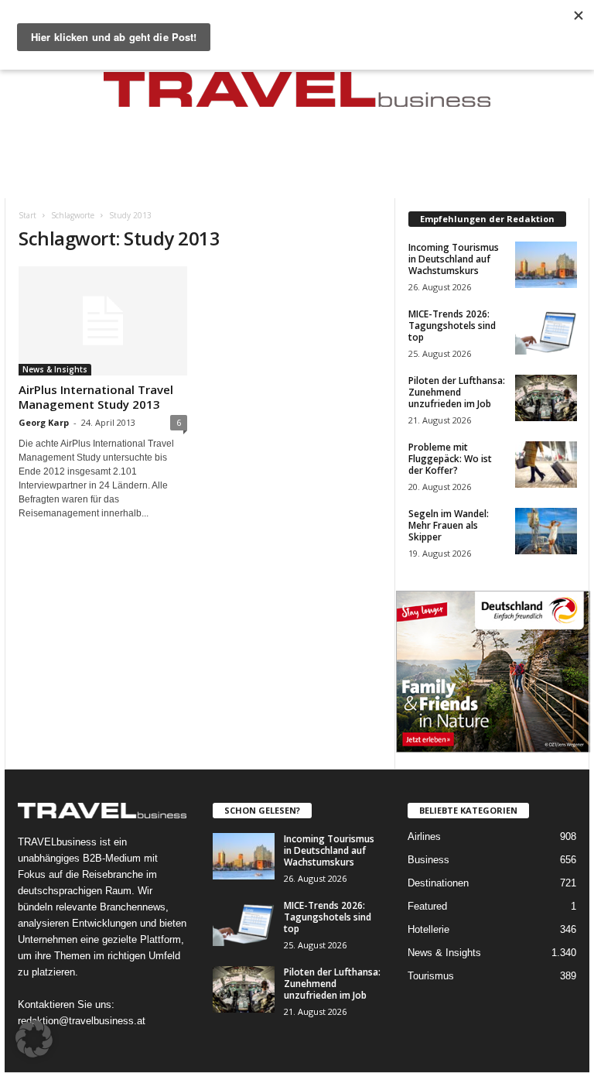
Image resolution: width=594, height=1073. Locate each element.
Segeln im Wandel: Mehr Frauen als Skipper (448, 525)
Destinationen (438, 883)
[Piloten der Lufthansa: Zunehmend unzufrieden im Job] (546, 398)
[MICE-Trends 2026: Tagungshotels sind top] (546, 331)
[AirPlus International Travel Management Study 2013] (103, 320)
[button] (34, 1039)
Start (27, 215)
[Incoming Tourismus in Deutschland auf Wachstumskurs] (546, 265)
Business (428, 860)
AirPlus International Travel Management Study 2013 (96, 397)
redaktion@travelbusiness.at (81, 1021)
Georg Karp (44, 422)
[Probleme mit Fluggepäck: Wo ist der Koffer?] (546, 464)
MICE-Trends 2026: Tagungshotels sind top (452, 325)
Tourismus (431, 976)
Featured (427, 906)
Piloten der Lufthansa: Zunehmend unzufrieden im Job (456, 392)
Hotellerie (428, 929)
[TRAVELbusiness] (297, 94)
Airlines (424, 836)
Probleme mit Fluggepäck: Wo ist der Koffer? (450, 459)
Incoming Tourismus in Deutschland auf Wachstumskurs (453, 259)
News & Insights (54, 369)
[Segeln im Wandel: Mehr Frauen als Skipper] (546, 531)
